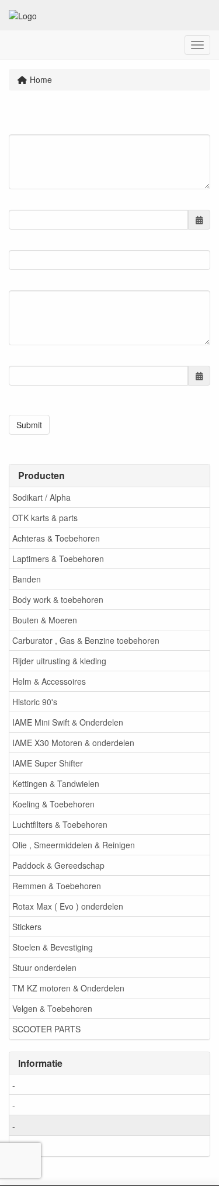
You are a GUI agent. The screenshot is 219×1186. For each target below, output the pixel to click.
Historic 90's (34, 702)
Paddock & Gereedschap (58, 865)
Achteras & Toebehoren (56, 538)
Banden (26, 579)
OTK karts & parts (45, 517)
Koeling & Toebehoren (53, 804)
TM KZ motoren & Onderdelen (68, 988)
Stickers (26, 926)
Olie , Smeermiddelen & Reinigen (73, 845)
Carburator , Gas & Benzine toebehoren (85, 640)
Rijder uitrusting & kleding (59, 661)
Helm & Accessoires (49, 681)
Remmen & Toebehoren (56, 886)
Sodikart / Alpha (41, 497)
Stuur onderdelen (44, 967)
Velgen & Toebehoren (52, 1008)
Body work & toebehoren (57, 599)
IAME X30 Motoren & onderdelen (73, 742)
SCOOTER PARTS (46, 1029)
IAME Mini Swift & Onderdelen (67, 722)
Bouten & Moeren (44, 620)
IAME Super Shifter (47, 763)
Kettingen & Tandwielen (55, 783)
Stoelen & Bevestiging (52, 947)
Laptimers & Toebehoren (58, 558)
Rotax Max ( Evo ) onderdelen (67, 906)
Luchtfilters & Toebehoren (59, 824)
